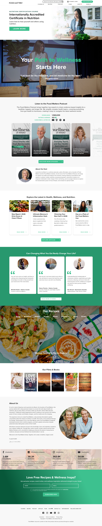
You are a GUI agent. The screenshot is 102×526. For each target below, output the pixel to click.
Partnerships (65, 508)
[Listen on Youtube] (53, 120)
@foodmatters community (38, 452)
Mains (18, 316)
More (87, 4)
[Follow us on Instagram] (47, 513)
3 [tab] (52, 361)
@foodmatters (9, 452)
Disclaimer (42, 517)
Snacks (46, 316)
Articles (40, 508)
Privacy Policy (59, 517)
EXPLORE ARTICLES (49, 240)
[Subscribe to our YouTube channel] (51, 513)
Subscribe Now (51, 494)
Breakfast (27, 316)
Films (70, 4)
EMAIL (55, 485)
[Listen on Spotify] (61, 120)
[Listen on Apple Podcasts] (57, 120)
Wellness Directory (75, 508)
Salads (55, 316)
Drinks (83, 316)
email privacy (65, 489)
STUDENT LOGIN (73, 1)
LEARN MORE (19, 29)
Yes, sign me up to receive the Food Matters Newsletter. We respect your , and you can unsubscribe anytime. (50, 490)
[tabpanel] (51, 334)
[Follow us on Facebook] (43, 513)
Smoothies (65, 316)
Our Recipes (51, 311)
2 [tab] (50, 361)
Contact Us (57, 508)
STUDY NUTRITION (87, 1)
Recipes (50, 4)
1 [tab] (47, 361)
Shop (79, 4)
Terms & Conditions (50, 517)
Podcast (60, 4)
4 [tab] (54, 361)
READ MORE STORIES (49, 299)
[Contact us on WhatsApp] (58, 513)
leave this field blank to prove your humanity (6, 471)
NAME (26, 485)
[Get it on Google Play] (65, 120)
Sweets (37, 316)
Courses (40, 4)
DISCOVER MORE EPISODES (48, 161)
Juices (75, 316)
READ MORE (21, 232)
